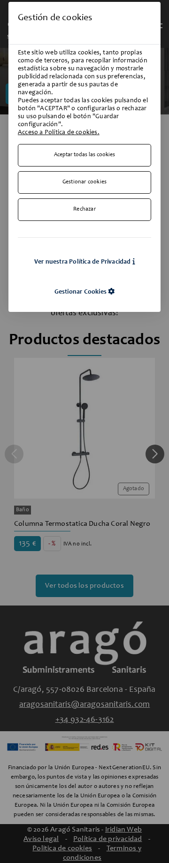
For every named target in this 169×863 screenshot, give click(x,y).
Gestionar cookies (84, 182)
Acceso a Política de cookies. (59, 132)
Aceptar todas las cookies (84, 155)
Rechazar (84, 209)
